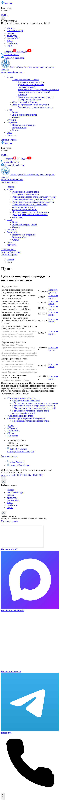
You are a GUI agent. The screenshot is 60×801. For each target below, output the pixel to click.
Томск (10, 40)
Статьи (15, 130)
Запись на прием (9, 140)
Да (2, 15)
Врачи (15, 112)
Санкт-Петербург (15, 30)
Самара (10, 33)
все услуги (17, 217)
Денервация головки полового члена (35, 107)
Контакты (11, 135)
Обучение (11, 120)
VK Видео (21, 51)
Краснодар (12, 35)
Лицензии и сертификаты (24, 115)
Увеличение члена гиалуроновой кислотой (38, 89)
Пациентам (12, 122)
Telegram (8, 51)
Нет (6, 15)
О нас (9, 110)
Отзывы (16, 117)
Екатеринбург (13, 38)
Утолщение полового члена (31, 82)
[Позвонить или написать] (2, 796)
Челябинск (12, 43)
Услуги (10, 77)
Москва (8, 3)
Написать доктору (52, 291)
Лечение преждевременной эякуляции (30, 105)
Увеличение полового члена (25, 79)
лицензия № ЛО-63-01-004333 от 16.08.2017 (22, 475)
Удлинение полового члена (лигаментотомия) (31, 85)
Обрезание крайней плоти (24, 102)
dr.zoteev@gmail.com (14, 58)
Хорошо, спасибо (9, 521)
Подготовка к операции (23, 125)
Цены (9, 132)
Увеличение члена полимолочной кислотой (33, 202)
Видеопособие (19, 127)
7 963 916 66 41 (11, 54)
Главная (10, 187)
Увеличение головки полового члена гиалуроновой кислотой (35, 98)
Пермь (10, 45)
